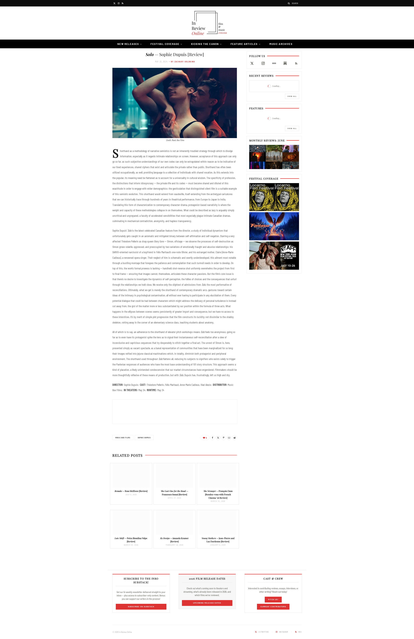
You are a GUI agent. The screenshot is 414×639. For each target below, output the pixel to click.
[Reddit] (234, 437)
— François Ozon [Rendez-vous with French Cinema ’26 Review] (218, 494)
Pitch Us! (273, 599)
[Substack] (285, 63)
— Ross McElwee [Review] (131, 491)
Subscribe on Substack (141, 607)
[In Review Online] (207, 23)
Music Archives (281, 43)
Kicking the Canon (205, 43)
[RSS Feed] (296, 63)
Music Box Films (122, 437)
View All (292, 96)
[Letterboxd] (274, 63)
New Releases (128, 43)
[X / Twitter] (252, 63)
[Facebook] (212, 437)
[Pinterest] (223, 437)
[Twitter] (218, 437)
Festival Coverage (165, 43)
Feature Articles (244, 43)
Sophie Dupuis (144, 437)
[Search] (289, 3)
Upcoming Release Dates (207, 603)
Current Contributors (273, 607)
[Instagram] (263, 63)
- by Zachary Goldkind (182, 61)
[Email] (229, 437)
